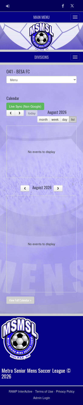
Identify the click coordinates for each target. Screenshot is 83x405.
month (43, 119)
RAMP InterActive (20, 391)
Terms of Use (44, 391)
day (64, 119)
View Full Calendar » (20, 300)
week (55, 119)
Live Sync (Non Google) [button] (25, 106)
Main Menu (41, 17)
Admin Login (41, 398)
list (73, 119)
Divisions (41, 57)
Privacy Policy (65, 391)
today (32, 113)
